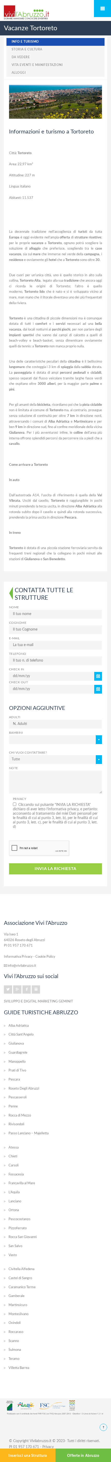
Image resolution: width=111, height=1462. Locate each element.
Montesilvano (18, 1314)
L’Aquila (14, 1192)
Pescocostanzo (19, 1219)
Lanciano (15, 1201)
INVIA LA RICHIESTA (55, 869)
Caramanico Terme (22, 1287)
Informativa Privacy (18, 956)
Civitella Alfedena (21, 1269)
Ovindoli (15, 1323)
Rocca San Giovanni (23, 1237)
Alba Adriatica (19, 1026)
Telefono (17, 654)
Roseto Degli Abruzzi (24, 1088)
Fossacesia (16, 1174)
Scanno (14, 1341)
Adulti (14, 717)
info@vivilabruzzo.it (21, 965)
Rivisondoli (16, 1124)
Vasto (13, 1255)
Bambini (16, 732)
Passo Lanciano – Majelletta (29, 1133)
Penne (13, 1106)
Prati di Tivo (17, 1070)
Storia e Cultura (27, 49)
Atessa (14, 1147)
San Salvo (15, 1246)
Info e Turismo (25, 41)
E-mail (14, 638)
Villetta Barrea (19, 1368)
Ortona (14, 1210)
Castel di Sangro (20, 1278)
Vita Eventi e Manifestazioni (37, 65)
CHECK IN (16, 669)
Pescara (14, 1079)
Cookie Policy (45, 956)
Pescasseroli (18, 1097)
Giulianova (16, 1043)
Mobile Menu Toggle (102, 8)
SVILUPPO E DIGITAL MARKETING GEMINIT (38, 1001)
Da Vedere (21, 57)
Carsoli (14, 1165)
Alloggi (19, 72)
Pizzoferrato (18, 1228)
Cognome (17, 622)
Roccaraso (16, 1332)
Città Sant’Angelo (21, 1034)
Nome (14, 607)
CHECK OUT (18, 682)
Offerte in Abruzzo (83, 1456)
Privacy (19, 799)
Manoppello (17, 1061)
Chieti (13, 1156)
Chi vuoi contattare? (28, 752)
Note (13, 768)
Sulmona (15, 1350)
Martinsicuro (18, 1305)
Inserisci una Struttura (28, 1456)
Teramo (14, 1359)
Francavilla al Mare (22, 1183)
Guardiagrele (18, 1052)
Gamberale (17, 1296)
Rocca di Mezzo (20, 1115)
